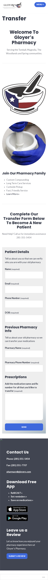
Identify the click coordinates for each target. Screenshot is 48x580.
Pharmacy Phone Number (22, 362)
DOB (12, 312)
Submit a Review (17, 556)
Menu (41, 4)
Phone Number (17, 298)
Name (12, 269)
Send (24, 427)
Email (12, 283)
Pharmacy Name (17, 348)
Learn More (12, 194)
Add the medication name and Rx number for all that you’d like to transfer (21, 387)
